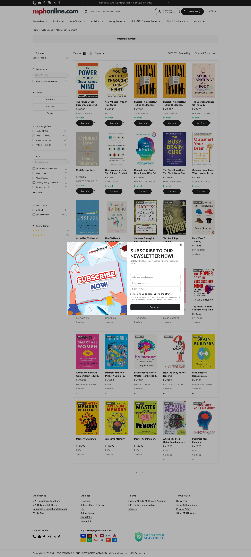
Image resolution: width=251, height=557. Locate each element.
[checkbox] (51, 57)
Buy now (85, 123)
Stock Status (41, 205)
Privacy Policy (183, 509)
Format (38, 92)
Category (39, 53)
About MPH (86, 516)
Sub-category (42, 69)
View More (37, 192)
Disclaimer (181, 501)
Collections (47, 29)
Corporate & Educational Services (50, 509)
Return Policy (87, 513)
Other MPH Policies (186, 513)
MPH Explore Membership (141, 505)
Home (35, 29)
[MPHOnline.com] (56, 11)
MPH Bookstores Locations (46, 501)
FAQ (82, 509)
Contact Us (86, 521)
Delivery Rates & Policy (92, 505)
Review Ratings (42, 226)
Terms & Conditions (186, 505)
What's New (38, 513)
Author (38, 156)
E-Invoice (85, 501)
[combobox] (117, 11)
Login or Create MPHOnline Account (147, 501)
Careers (132, 509)
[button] (192, 11)
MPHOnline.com (138, 553)
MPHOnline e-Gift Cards (45, 505)
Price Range (43, 126)
